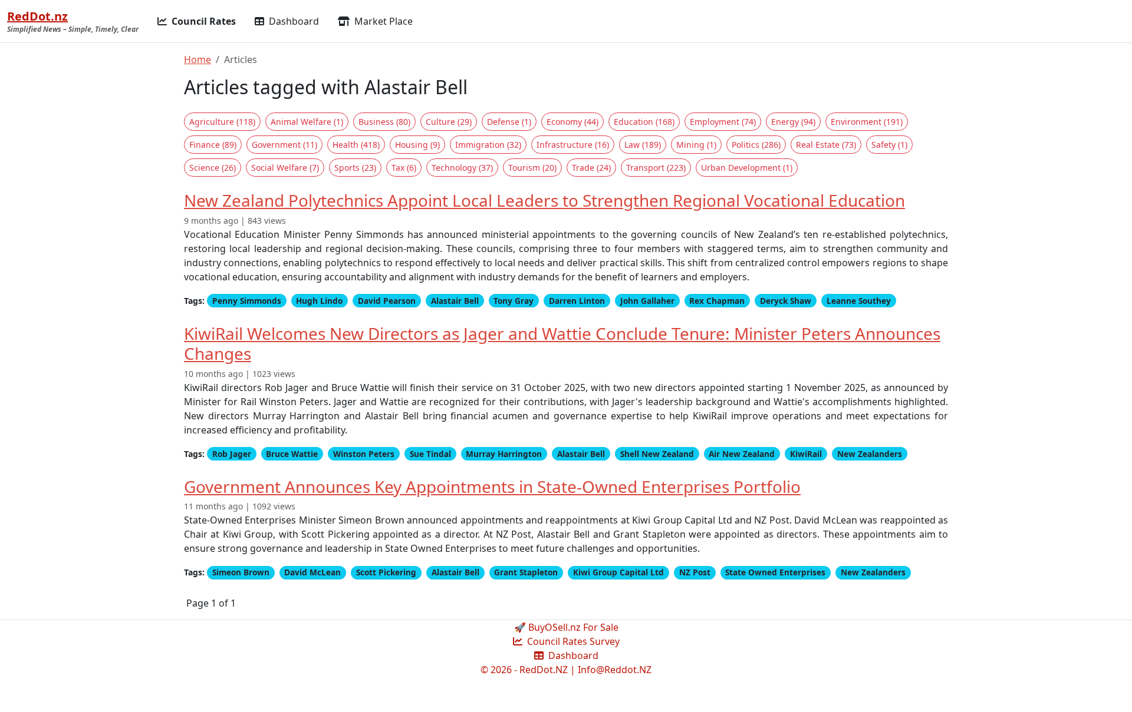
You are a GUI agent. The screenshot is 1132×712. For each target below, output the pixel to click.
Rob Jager (231, 453)
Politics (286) (756, 144)
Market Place (382, 21)
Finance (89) (212, 144)
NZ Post (694, 572)
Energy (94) (793, 121)
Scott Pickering (386, 572)
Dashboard (292, 21)
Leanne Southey (859, 300)
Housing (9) (417, 144)
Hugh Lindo (319, 300)
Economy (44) (572, 121)
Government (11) (284, 144)
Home (197, 59)
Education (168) (644, 121)
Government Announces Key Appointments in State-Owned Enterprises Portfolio (492, 486)
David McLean (312, 572)
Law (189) (642, 144)
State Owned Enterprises (775, 572)
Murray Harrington (504, 453)
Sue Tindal (430, 453)
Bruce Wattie (292, 453)
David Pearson (387, 300)
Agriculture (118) (222, 121)
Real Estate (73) (826, 144)
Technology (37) (462, 167)
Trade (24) (591, 167)
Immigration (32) (488, 144)
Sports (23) (355, 167)
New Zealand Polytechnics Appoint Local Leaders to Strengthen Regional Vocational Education (544, 200)
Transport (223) (656, 167)
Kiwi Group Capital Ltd (618, 572)
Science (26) (212, 167)
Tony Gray (513, 300)
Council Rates (202, 21)
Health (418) (356, 144)
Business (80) (384, 121)
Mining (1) (696, 144)
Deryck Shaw (785, 300)
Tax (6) (403, 167)
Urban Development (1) (746, 167)
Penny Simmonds (246, 300)
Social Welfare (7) (285, 167)
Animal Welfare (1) (307, 121)
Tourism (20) (532, 167)
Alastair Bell (455, 300)
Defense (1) (509, 121)
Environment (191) (867, 121)
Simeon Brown (240, 572)
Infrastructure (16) (573, 144)
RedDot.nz (37, 16)
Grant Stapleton (526, 572)
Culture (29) (449, 121)
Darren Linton (577, 300)
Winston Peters (363, 453)
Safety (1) (889, 144)
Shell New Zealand (657, 453)
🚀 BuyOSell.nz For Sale (566, 627)
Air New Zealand (742, 453)
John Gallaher (647, 300)
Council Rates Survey (572, 641)
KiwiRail (806, 453)
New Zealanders (869, 453)
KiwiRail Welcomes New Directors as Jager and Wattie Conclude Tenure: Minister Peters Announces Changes (562, 343)
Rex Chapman (717, 300)
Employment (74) (723, 121)
